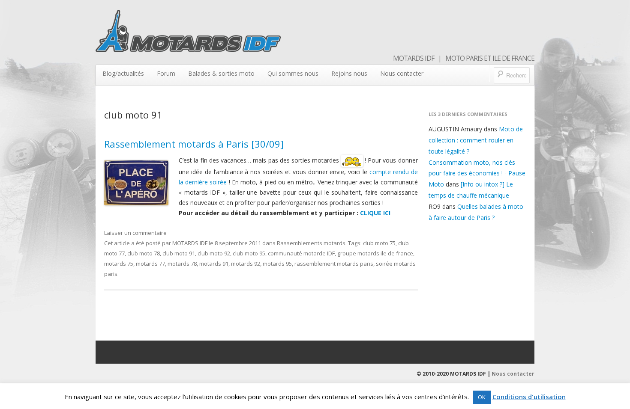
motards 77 (150, 263)
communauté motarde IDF (301, 253)
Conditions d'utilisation (529, 396)
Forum (166, 73)
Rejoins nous (349, 73)
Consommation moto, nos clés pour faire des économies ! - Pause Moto (477, 173)
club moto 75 (379, 243)
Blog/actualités (123, 73)
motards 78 (182, 263)
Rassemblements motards (311, 243)
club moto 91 (178, 253)
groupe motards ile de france (375, 253)
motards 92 (245, 263)
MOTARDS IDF (189, 243)
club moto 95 (249, 253)
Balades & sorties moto (221, 73)
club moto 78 (143, 253)
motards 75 (118, 263)
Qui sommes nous (292, 73)
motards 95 (277, 263)
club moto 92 (214, 253)
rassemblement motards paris (333, 263)
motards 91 (213, 263)
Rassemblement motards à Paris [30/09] (194, 143)
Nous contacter (401, 73)
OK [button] (482, 397)
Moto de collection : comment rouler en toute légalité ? (476, 140)
